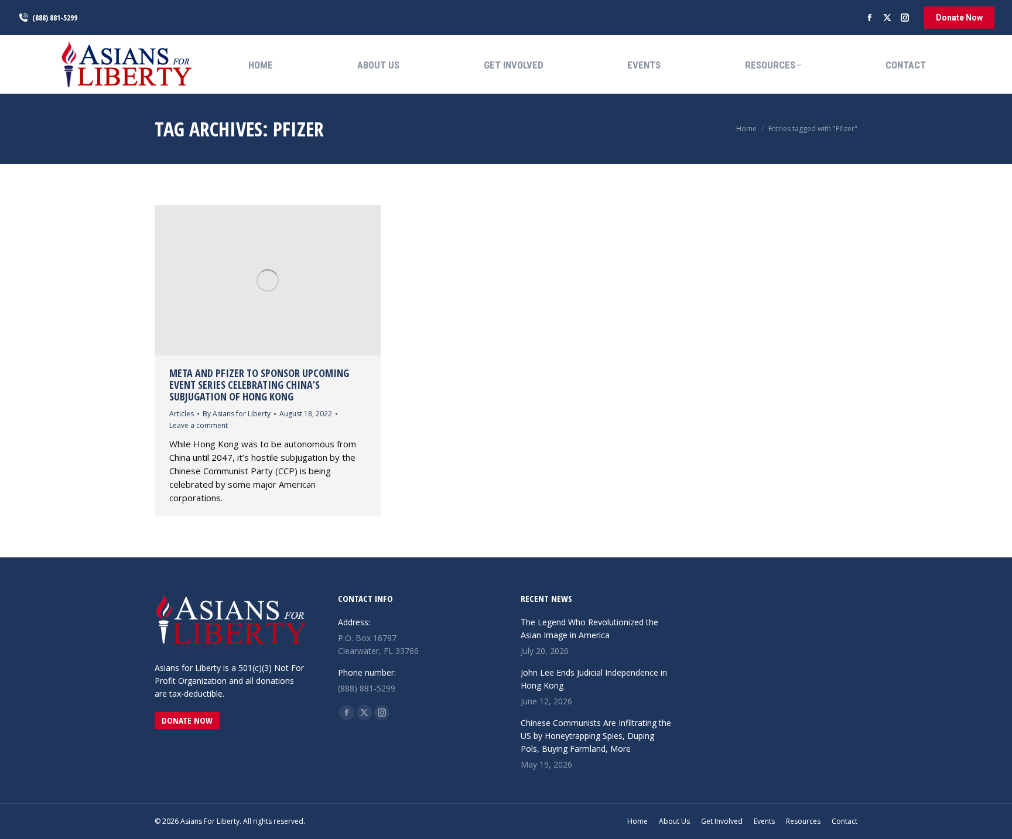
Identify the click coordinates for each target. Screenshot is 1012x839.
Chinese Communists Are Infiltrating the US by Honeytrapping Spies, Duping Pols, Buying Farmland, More (596, 735)
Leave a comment (198, 425)
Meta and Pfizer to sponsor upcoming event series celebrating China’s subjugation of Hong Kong (259, 384)
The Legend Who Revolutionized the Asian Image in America (589, 629)
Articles (181, 414)
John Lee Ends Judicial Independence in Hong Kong (594, 679)
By (237, 414)
